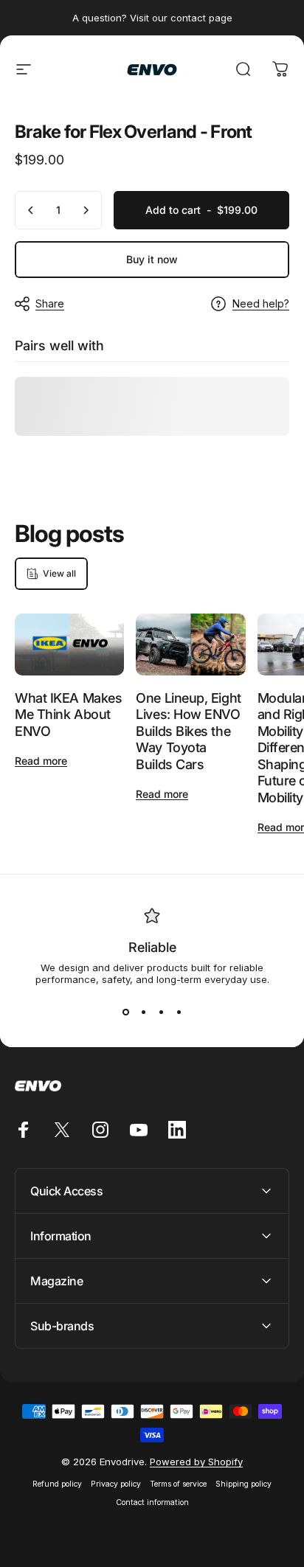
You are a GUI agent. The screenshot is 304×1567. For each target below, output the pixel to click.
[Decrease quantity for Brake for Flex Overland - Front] (30, 210)
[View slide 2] (143, 1012)
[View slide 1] (125, 1012)
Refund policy (57, 1484)
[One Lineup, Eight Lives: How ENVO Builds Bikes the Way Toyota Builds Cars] (190, 644)
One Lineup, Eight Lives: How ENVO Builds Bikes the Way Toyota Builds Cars (188, 731)
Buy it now (152, 259)
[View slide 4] (178, 1012)
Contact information (152, 1502)
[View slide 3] (161, 1012)
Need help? (260, 303)
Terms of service (178, 1484)
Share (49, 303)
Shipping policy (243, 1484)
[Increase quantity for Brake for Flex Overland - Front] (85, 210)
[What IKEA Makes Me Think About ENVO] (69, 644)
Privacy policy (116, 1484)
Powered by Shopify (196, 1461)
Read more (41, 760)
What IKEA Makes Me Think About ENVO (68, 714)
